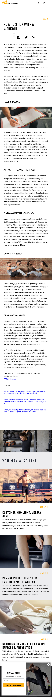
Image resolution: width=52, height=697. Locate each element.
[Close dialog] (48, 664)
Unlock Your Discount (13, 685)
